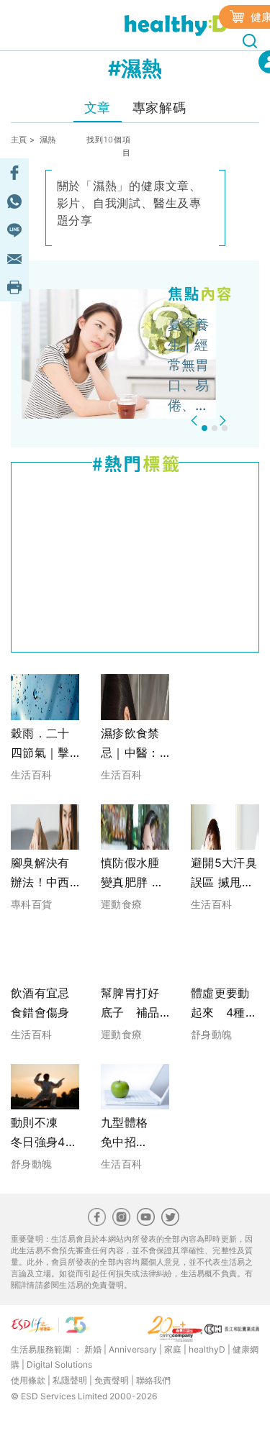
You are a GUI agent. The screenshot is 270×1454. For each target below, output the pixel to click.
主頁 (19, 140)
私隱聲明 (70, 1380)
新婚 (93, 1349)
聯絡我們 (153, 1380)
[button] (196, 420)
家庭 (172, 1349)
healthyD (207, 1349)
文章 (97, 107)
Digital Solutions (59, 1364)
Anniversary (133, 1349)
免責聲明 (111, 1380)
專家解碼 (159, 107)
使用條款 (28, 1380)
